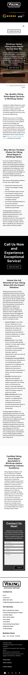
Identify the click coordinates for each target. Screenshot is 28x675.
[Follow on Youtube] (19, 673)
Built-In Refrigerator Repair (11, 610)
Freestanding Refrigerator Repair (13, 612)
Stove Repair (6, 619)
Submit (19, 568)
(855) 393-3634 (15, 31)
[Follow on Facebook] (5, 673)
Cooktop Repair (7, 628)
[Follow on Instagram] (12, 673)
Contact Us (6, 597)
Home (7, 85)
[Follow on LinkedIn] (16, 673)
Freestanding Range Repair (11, 624)
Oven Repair (6, 622)
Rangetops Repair (8, 626)
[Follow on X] (8, 673)
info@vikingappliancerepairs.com (13, 602)
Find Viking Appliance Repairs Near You (17, 12)
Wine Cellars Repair (8, 617)
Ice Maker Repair (8, 615)
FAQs (4, 595)
